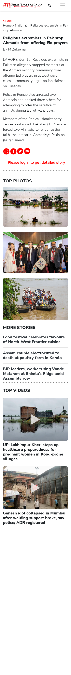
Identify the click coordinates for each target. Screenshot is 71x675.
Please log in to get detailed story (36, 162)
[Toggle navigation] (62, 5)
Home (7, 25)
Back (9, 21)
